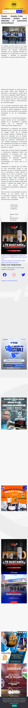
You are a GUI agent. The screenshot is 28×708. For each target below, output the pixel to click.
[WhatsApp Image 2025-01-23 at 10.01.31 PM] (14, 238)
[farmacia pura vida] (14, 587)
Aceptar (14, 705)
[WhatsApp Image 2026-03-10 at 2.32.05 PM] (14, 353)
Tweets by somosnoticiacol (9, 280)
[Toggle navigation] (24, 11)
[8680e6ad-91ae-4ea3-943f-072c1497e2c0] (14, 647)
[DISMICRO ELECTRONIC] (14, 498)
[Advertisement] (14, 73)
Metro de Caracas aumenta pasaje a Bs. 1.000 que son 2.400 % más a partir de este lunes (14, 257)
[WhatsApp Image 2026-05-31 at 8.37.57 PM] (14, 680)
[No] (26, 702)
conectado (18, 267)
